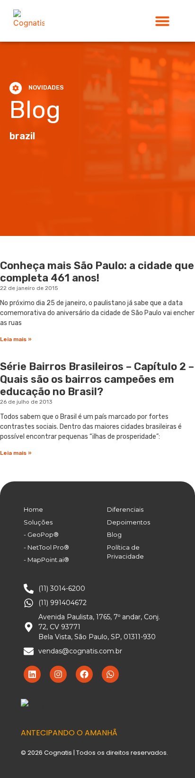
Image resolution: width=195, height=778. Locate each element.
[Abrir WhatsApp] (171, 754)
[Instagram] (58, 674)
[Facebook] (84, 674)
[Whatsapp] (110, 674)
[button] (162, 20)
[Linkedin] (32, 674)
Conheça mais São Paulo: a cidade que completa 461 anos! (97, 271)
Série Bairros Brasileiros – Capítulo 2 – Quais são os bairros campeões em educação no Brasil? (97, 379)
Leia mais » (16, 339)
